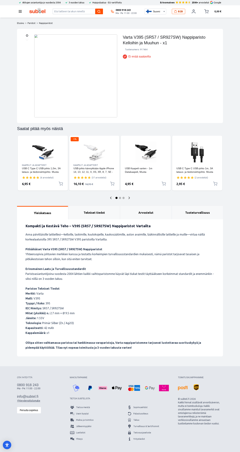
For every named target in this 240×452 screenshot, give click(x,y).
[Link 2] (94, 151)
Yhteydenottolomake (28, 400)
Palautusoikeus (140, 413)
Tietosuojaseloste (142, 432)
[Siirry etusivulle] (37, 10)
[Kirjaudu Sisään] (193, 11)
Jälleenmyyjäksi (83, 426)
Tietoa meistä (83, 407)
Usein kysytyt (82, 413)
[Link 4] (146, 165)
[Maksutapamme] (76, 388)
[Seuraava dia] (129, 198)
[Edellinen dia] (111, 198)
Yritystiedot (139, 439)
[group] (31, 177)
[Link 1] (42, 151)
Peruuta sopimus (29, 410)
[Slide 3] (123, 198)
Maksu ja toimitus (84, 420)
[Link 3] (145, 151)
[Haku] (99, 11)
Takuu (136, 420)
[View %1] (27, 35)
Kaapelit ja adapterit (34, 165)
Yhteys (79, 439)
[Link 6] (197, 165)
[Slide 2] (120, 198)
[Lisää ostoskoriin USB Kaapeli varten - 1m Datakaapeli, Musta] (164, 184)
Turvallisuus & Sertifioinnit (146, 426)
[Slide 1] (116, 198)
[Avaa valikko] (21, 11)
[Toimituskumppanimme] (183, 388)
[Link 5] (197, 151)
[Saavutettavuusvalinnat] (7, 445)
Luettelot (80, 432)
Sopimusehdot (140, 407)
